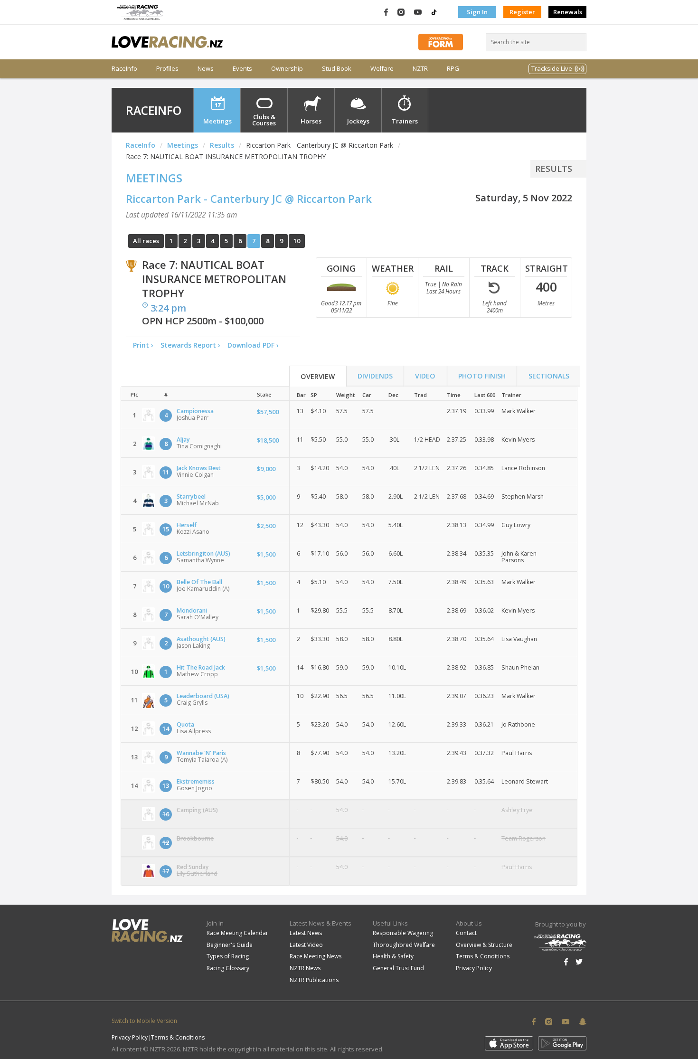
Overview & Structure (484, 945)
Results (222, 145)
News (206, 69)
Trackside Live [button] (551, 68)
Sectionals (548, 375)
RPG (453, 69)
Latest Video (306, 945)
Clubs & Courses (264, 120)
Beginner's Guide (230, 945)
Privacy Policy (474, 968)
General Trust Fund (398, 968)
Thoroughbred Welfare (404, 945)
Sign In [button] (477, 12)
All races (146, 240)
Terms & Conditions (482, 956)
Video (425, 375)
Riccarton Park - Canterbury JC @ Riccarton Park (249, 198)
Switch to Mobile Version (144, 1021)
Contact (466, 933)
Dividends (375, 375)
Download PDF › (255, 345)
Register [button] (522, 12)
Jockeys (358, 121)
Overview (318, 376)
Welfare (382, 69)
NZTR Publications (314, 980)
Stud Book (336, 69)
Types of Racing (228, 956)
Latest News (306, 933)
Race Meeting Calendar (237, 933)
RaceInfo (124, 69)
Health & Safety (393, 956)
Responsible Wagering (403, 933)
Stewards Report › (190, 345)
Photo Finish (482, 375)
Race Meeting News (315, 956)
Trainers (405, 121)
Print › (143, 345)
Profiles (167, 69)
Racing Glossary (228, 968)
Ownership (287, 69)
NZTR (420, 69)
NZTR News (305, 968)
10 (296, 240)
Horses (311, 121)
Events (242, 69)
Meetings (217, 121)
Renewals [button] (567, 12)
